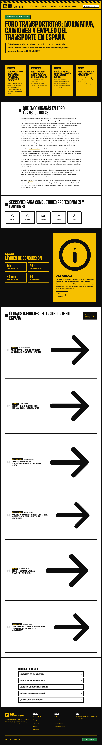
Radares (57, 716)
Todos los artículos (60, 726)
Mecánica (36, 729)
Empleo (61, 6)
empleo (30, 180)
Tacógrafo (45, 6)
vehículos (32, 170)
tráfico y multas (34, 149)
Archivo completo (87, 316)
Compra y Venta (59, 723)
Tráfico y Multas (34, 6)
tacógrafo (26, 159)
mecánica (24, 174)
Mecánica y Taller (70, 6)
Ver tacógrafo (60, 295)
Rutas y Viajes (58, 720)
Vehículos (53, 6)
